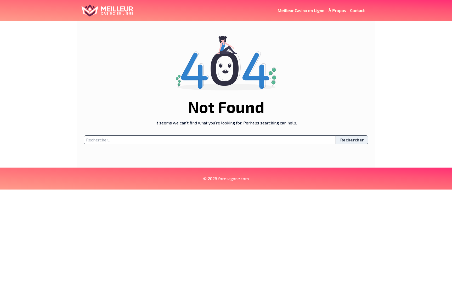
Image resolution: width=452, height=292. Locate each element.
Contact (357, 10)
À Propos (337, 10)
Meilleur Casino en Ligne (301, 10)
